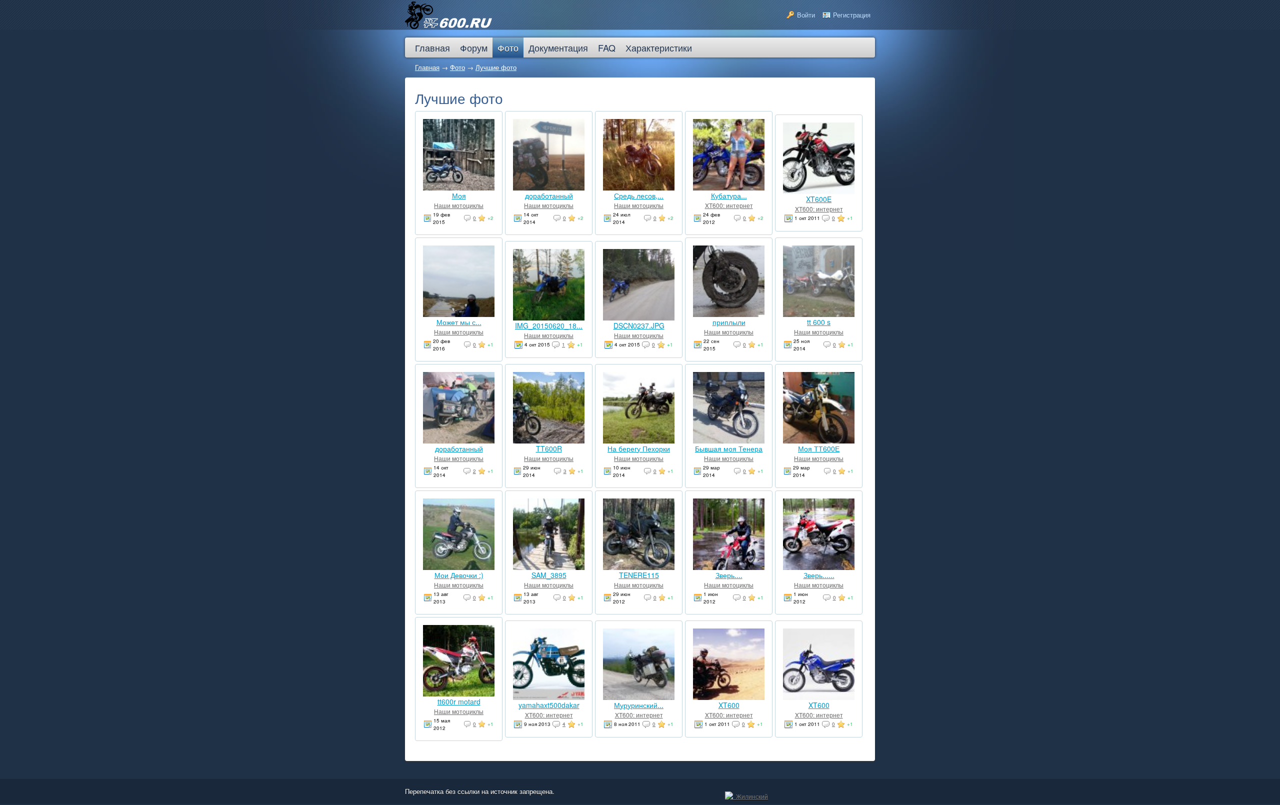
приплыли (729, 322)
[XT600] (728, 697)
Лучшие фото (496, 67)
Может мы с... (459, 322)
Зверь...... (819, 575)
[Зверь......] (818, 567)
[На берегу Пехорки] (638, 441)
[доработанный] (548, 187)
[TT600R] (548, 441)
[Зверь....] (728, 567)
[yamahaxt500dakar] (548, 697)
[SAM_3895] (548, 567)
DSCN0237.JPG (639, 325)
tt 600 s (818, 322)
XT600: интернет (729, 205)
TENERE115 (639, 575)
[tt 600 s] (818, 314)
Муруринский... (639, 705)
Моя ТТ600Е (819, 449)
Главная (427, 67)
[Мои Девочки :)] (458, 567)
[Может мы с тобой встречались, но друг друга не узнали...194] (458, 314)
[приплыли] (728, 314)
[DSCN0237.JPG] (638, 317)
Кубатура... (729, 195)
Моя (459, 195)
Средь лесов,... (639, 195)
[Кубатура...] (728, 187)
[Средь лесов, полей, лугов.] (638, 187)
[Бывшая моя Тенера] (728, 441)
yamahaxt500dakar (549, 705)
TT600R (549, 449)
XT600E (819, 199)
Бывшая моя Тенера (728, 449)
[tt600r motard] (458, 693)
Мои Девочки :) (459, 575)
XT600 (729, 705)
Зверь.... (729, 575)
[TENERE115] (638, 567)
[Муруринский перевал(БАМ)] (638, 697)
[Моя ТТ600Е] (818, 441)
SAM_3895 (549, 575)
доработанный (549, 195)
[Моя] (458, 187)
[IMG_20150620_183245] (548, 317)
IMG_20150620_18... (548, 325)
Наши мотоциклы (459, 205)
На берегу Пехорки (639, 449)
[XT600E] (818, 191)
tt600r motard (459, 701)
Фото (457, 67)
